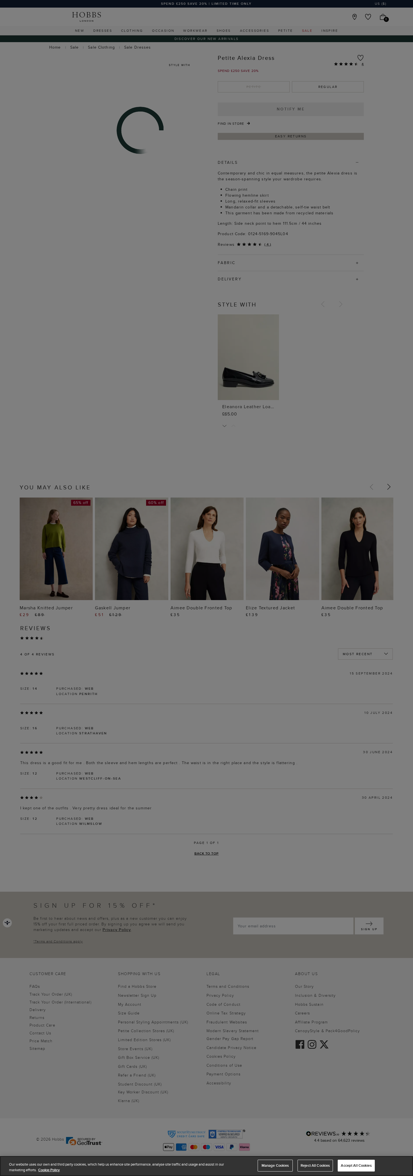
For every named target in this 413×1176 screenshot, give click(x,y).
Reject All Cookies (315, 1165)
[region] (206, 1166)
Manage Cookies (275, 1165)
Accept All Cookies (356, 1165)
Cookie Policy (49, 1170)
